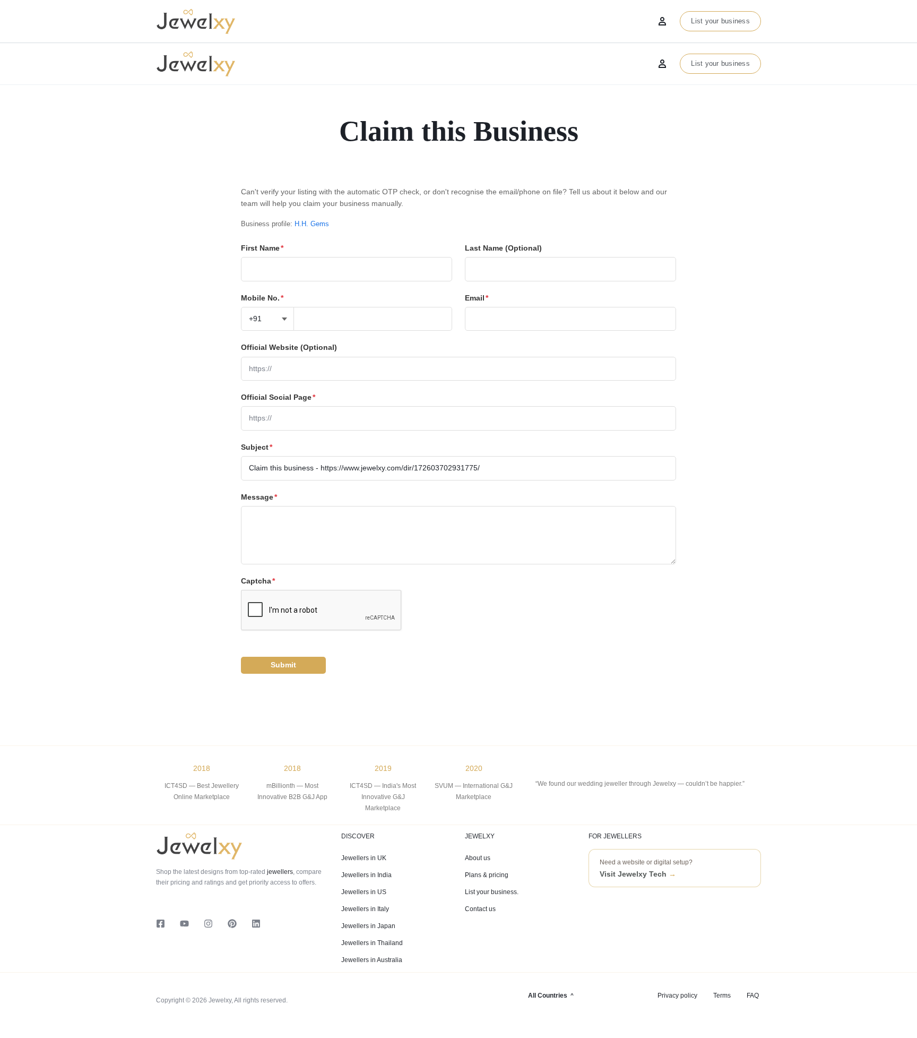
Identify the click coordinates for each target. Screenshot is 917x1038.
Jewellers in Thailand (372, 943)
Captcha (258, 581)
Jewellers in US (363, 892)
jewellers (279, 872)
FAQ (753, 995)
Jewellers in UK (363, 858)
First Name (262, 248)
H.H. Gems (312, 224)
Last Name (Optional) (503, 248)
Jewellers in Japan (368, 926)
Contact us (480, 909)
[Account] (662, 63)
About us (477, 858)
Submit (283, 664)
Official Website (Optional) (289, 347)
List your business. (491, 892)
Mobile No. (262, 298)
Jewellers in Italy (365, 909)
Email (476, 298)
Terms (722, 995)
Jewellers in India (366, 875)
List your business (720, 63)
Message (259, 497)
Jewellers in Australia (371, 960)
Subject (256, 447)
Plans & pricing (486, 875)
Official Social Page (278, 397)
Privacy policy (677, 995)
